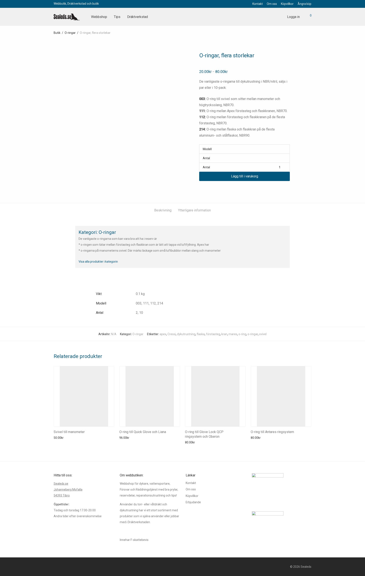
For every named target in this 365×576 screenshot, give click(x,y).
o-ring (242, 334)
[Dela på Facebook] (200, 189)
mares (233, 334)
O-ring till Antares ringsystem (272, 432)
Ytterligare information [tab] (194, 210)
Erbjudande (193, 502)
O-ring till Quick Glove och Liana (142, 432)
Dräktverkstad (137, 17)
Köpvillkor (287, 3)
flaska (201, 334)
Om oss (272, 3)
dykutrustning (186, 334)
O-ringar (70, 32)
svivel (263, 334)
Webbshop (99, 17)
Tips (117, 17)
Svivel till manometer (69, 432)
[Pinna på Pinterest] (212, 189)
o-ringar (253, 334)
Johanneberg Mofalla (68, 489)
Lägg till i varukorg (244, 176)
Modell (207, 149)
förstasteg (213, 334)
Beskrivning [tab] (163, 210)
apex (163, 334)
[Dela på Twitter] (206, 189)
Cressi (172, 334)
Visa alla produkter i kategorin (98, 261)
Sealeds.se (61, 483)
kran (224, 334)
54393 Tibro (62, 495)
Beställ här (59, 437)
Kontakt (257, 3)
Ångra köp (304, 3)
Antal (206, 158)
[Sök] (279, 17)
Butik (57, 32)
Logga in (293, 17)
